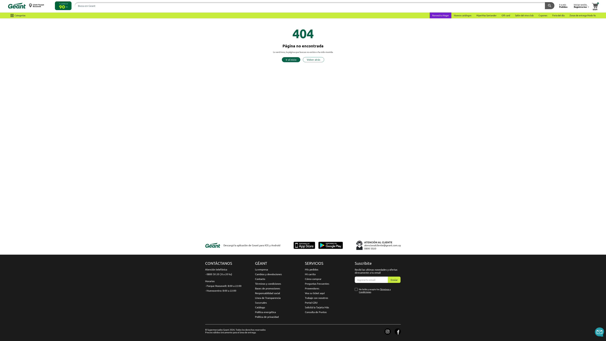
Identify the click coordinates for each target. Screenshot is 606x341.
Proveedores (312, 288)
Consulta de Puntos (316, 312)
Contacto (260, 279)
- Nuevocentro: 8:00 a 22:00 (220, 290)
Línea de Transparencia (268, 297)
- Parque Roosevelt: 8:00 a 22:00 (223, 285)
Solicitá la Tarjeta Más (317, 307)
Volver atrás (313, 59)
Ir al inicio (291, 59)
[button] (63, 5)
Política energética (265, 312)
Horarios (210, 281)
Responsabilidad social (267, 293)
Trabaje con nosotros (316, 297)
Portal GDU (311, 302)
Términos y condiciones (268, 283)
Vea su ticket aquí (315, 293)
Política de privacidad (267, 316)
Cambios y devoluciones (268, 274)
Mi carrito (310, 274)
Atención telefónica (216, 269)
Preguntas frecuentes (317, 283)
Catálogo (260, 307)
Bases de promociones (267, 288)
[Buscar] (549, 5)
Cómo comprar (313, 279)
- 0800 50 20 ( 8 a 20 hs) (218, 274)
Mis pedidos (311, 269)
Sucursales (261, 302)
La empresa (261, 269)
